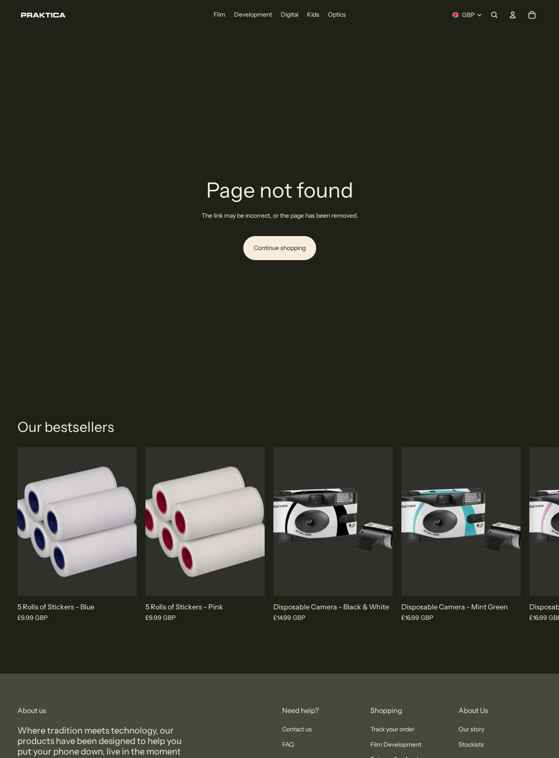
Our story (471, 729)
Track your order (392, 729)
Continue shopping (280, 248)
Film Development (395, 744)
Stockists (471, 744)
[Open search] (494, 14)
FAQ (288, 744)
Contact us (297, 729)
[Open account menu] (512, 14)
